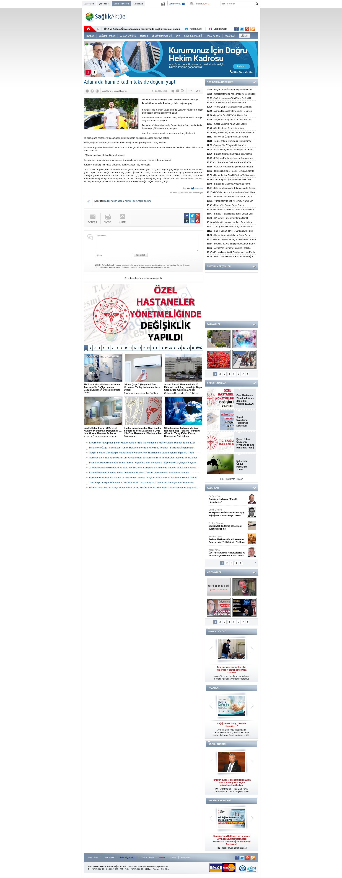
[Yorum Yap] (173, 91)
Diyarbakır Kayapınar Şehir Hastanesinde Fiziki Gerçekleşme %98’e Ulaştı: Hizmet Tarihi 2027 (142, 442)
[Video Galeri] (218, 29)
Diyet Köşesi (224, 538)
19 (166, 347)
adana (121, 201)
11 (130, 347)
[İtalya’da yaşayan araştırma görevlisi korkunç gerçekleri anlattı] (219, 607)
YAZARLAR (213, 488)
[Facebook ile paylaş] (236, 29)
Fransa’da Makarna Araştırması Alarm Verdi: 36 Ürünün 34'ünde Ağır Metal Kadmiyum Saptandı (143, 487)
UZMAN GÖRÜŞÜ (217, 631)
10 (126, 347)
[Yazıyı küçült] (190, 91)
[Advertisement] (65, 62)
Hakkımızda (93, 857)
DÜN (222, 479)
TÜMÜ (199, 347)
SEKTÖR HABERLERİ (219, 800)
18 (161, 347)
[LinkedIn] (192, 220)
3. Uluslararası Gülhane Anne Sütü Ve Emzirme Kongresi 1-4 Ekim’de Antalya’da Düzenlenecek (142, 467)
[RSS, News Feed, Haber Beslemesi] (252, 29)
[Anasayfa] (90, 29)
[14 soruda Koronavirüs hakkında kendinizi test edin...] (244, 339)
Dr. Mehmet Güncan (227, 499)
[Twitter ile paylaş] (242, 29)
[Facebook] (87, 91)
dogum (147, 201)
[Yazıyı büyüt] (198, 91)
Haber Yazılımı (153, 869)
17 (157, 347)
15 (148, 347)
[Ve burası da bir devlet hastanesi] (219, 339)
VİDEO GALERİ (214, 572)
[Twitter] (92, 91)
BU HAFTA (230, 479)
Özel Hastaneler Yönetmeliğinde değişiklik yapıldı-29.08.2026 (245, 399)
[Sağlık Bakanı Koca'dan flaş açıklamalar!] (244, 607)
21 (175, 347)
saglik (107, 201)
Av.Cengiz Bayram (224, 513)
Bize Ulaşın (186, 857)
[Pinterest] (197, 220)
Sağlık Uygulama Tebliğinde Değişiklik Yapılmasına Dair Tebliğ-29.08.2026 (245, 421)
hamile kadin (131, 201)
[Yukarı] (122, 218)
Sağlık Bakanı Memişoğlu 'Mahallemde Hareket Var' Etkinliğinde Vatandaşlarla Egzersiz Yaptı (141, 452)
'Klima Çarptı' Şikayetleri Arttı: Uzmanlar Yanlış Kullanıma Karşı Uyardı (143, 29)
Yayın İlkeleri (108, 857)
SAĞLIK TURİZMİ (217, 744)
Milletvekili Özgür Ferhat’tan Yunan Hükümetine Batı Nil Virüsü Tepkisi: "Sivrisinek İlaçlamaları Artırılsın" (244, 465)
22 (179, 347)
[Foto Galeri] (194, 29)
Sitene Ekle (138, 4)
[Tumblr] (186, 220)
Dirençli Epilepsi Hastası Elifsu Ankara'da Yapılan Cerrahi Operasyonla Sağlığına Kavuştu (139, 472)
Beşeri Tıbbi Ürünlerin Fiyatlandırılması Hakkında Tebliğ (245, 443)
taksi (140, 201)
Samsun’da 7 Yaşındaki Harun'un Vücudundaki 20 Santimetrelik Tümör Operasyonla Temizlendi (143, 457)
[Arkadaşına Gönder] (177, 91)
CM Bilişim (165, 869)
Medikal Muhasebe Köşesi (227, 526)
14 (143, 347)
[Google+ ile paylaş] (247, 29)
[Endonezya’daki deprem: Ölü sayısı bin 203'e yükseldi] (244, 359)
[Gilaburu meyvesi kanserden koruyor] (219, 359)
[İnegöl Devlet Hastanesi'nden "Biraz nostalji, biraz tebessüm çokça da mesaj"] (244, 587)
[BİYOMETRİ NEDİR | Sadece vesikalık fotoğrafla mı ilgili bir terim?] (219, 587)
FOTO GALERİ (214, 324)
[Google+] (97, 91)
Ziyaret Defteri (147, 857)
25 (192, 347)
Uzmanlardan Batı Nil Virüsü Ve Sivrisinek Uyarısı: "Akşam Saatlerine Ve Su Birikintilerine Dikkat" (143, 477)
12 (135, 347)
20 (170, 347)
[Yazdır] (182, 91)
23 (184, 347)
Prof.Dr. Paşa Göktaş (223, 553)
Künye (173, 857)
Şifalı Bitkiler (104, 4)
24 (188, 347)
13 (139, 347)
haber (113, 201)
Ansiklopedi (89, 4)
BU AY (240, 479)
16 (152, 347)
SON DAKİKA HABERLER (220, 82)
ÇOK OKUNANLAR (216, 383)
